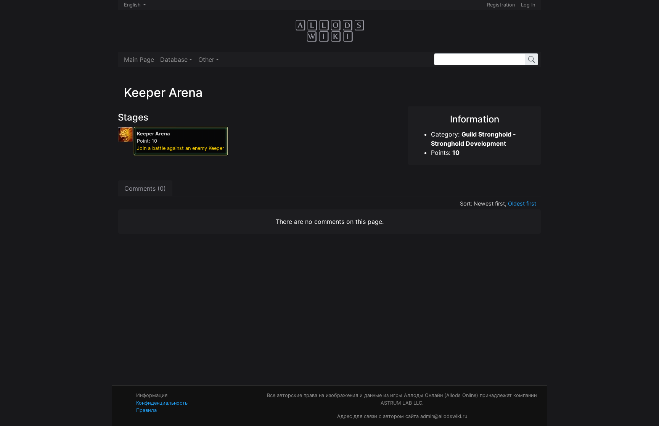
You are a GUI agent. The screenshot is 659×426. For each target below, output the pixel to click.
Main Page (139, 59)
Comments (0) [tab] (145, 188)
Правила (146, 410)
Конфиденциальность (162, 403)
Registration (501, 5)
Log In (528, 5)
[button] (176, 59)
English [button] (133, 5)
